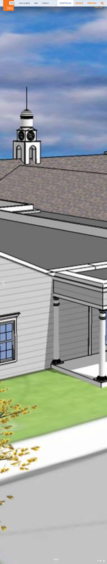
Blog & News (24, 3)
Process (92, 3)
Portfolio (65, 3)
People (79, 3)
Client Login (99, 7)
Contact (45, 3)
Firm (36, 3)
